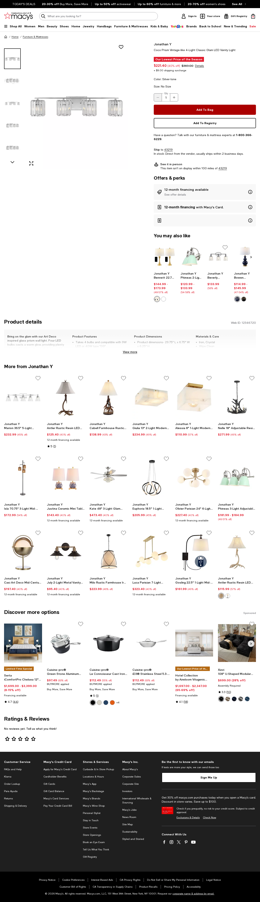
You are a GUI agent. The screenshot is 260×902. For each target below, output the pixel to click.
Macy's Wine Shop (94, 805)
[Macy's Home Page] (18, 16)
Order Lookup (12, 784)
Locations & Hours (93, 776)
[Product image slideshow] (77, 105)
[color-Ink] (105, 702)
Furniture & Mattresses (35, 36)
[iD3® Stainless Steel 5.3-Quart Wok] (151, 643)
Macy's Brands (91, 798)
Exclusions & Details (188, 817)
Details (199, 65)
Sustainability (129, 831)
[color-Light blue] (247, 698)
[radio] (157, 299)
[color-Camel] (227, 698)
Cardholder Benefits (54, 776)
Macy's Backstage (93, 791)
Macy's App (89, 784)
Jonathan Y (162, 44)
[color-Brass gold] (157, 299)
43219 (168, 149)
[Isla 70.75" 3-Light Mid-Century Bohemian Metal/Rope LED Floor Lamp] (23, 478)
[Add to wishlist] (121, 47)
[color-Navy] (237, 299)
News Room (129, 817)
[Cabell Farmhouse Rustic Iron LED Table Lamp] (109, 397)
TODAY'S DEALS (23, 4)
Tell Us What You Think (96, 849)
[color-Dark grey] (240, 698)
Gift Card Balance (53, 791)
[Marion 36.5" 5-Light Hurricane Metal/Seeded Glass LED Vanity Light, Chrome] (23, 397)
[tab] (12, 58)
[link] (165, 287)
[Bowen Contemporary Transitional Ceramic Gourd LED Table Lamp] (245, 256)
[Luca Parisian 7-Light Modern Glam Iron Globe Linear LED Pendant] (151, 552)
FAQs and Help (13, 769)
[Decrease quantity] (158, 97)
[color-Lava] (112, 702)
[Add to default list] (225, 247)
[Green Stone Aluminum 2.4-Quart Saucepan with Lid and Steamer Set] (66, 643)
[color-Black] (243, 299)
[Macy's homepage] (5, 36)
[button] (66, 105)
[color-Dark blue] (234, 698)
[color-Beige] (221, 595)
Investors (127, 791)
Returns (8, 798)
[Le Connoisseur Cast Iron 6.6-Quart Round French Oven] (109, 643)
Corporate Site (130, 784)
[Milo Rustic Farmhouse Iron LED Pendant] (109, 552)
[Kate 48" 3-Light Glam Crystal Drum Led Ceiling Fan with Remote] (109, 478)
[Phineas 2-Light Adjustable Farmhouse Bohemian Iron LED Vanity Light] (192, 256)
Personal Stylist (91, 813)
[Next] (251, 257)
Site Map (127, 824)
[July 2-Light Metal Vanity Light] (66, 552)
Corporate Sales (131, 776)
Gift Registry (90, 856)
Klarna (7, 776)
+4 (117, 702)
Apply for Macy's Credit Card (60, 769)
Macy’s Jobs (129, 809)
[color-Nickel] (163, 299)
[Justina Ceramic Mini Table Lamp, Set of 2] (66, 478)
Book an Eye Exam (94, 842)
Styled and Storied (133, 839)
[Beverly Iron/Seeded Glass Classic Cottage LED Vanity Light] (218, 256)
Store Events (90, 827)
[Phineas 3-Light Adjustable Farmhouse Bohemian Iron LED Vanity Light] (237, 478)
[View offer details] (205, 192)
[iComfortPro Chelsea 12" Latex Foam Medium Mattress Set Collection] (23, 643)
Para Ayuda (10, 791)
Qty (166, 93)
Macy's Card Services (56, 798)
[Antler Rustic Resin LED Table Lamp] (66, 397)
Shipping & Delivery (15, 805)
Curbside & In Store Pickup (98, 769)
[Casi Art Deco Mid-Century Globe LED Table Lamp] (23, 552)
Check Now (209, 817)
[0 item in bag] (253, 16)
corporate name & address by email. (193, 893)
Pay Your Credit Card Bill (57, 805)
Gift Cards (49, 784)
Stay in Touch (91, 820)
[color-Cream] (99, 702)
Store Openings (92, 835)
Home (15, 36)
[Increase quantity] (174, 97)
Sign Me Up (208, 777)
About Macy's (130, 769)
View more (130, 352)
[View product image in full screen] (31, 163)
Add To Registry (205, 123)
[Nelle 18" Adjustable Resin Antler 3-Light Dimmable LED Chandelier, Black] (237, 397)
